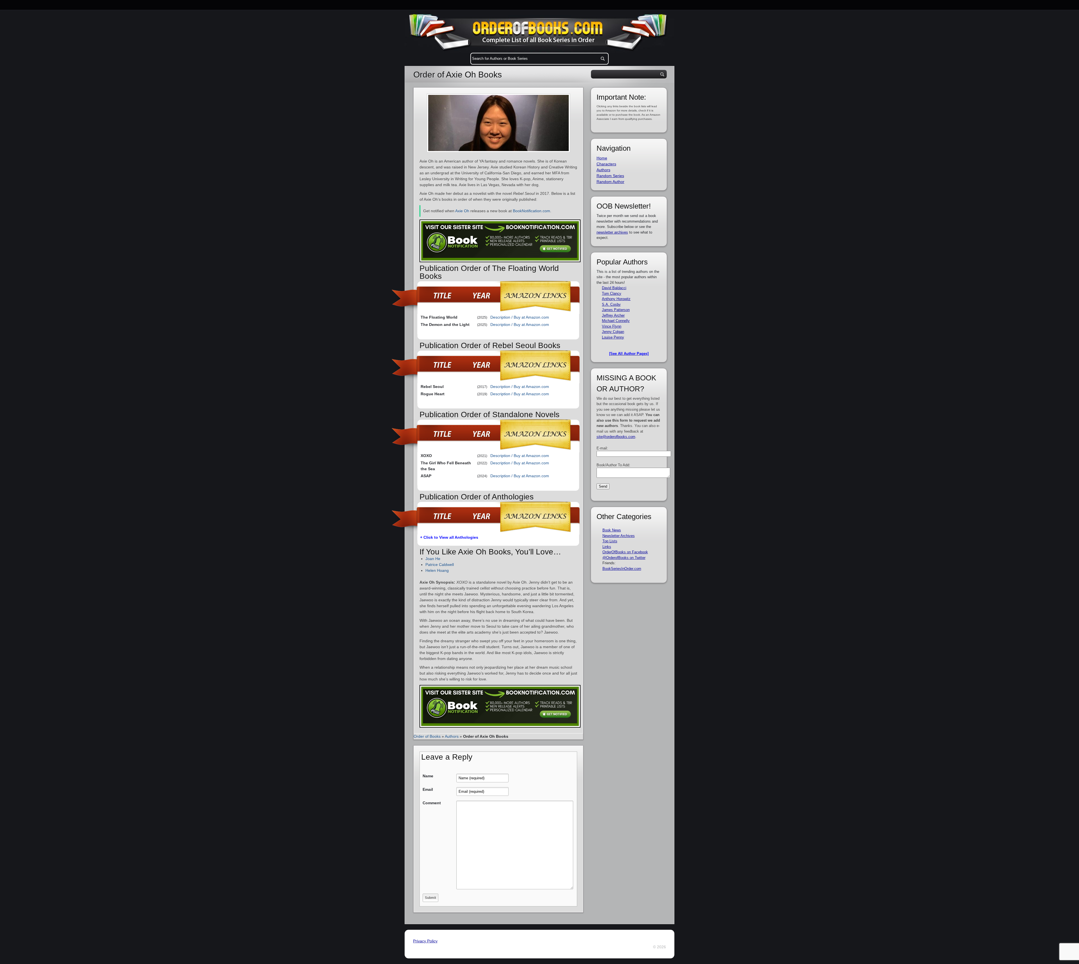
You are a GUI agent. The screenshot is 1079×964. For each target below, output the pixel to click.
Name (428, 776)
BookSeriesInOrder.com (621, 568)
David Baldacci (614, 288)
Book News (611, 530)
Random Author (610, 181)
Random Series (610, 175)
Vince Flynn (611, 326)
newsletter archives (612, 232)
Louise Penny (613, 337)
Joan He (432, 558)
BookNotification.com (531, 211)
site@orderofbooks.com (616, 437)
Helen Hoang (437, 570)
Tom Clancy (611, 293)
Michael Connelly (616, 321)
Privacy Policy (425, 941)
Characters (606, 164)
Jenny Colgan (613, 332)
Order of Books (427, 736)
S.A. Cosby (611, 304)
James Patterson (616, 310)
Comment (432, 803)
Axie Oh (462, 211)
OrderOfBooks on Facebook (625, 552)
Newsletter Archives (618, 536)
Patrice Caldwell (439, 564)
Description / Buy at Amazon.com (519, 317)
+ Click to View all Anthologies (449, 537)
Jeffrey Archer (613, 315)
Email (428, 789)
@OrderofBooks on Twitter (623, 558)
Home (602, 158)
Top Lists (609, 541)
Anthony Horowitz (616, 299)
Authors (452, 736)
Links (606, 547)
